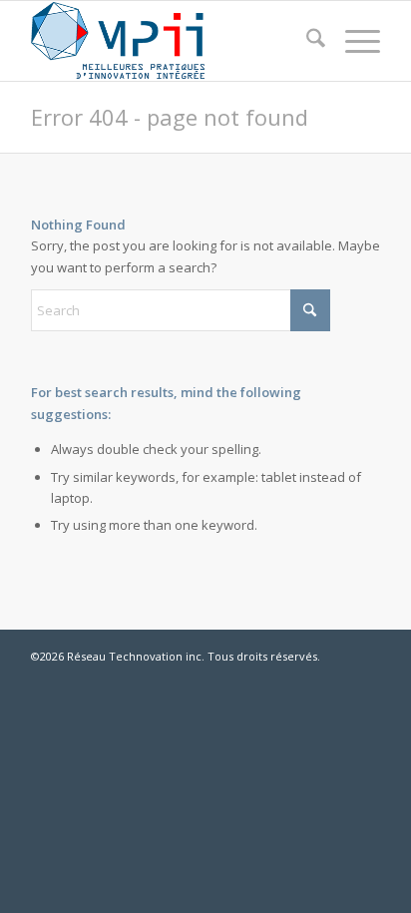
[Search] (305, 41)
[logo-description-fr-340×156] (170, 41)
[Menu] (352, 41)
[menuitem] (305, 41)
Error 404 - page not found (169, 117)
